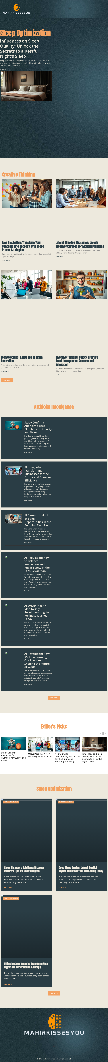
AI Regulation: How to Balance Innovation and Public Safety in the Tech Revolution (37, 564)
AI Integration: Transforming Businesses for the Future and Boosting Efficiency (37, 473)
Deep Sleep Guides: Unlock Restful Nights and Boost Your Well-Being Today (81, 869)
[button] (70, 8)
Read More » (3, 69)
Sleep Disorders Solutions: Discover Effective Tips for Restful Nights (24, 869)
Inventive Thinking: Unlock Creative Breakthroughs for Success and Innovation (77, 361)
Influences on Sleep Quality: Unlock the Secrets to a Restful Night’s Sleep (19, 48)
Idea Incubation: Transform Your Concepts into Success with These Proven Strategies (23, 246)
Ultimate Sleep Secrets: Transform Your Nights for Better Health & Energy (26, 965)
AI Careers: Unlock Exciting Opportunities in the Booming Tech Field (37, 520)
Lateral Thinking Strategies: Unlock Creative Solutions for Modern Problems (80, 244)
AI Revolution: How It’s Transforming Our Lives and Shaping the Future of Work (37, 660)
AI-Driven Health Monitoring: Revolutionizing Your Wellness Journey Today (38, 612)
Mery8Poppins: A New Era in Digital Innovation (22, 359)
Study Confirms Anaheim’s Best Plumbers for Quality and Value (38, 427)
